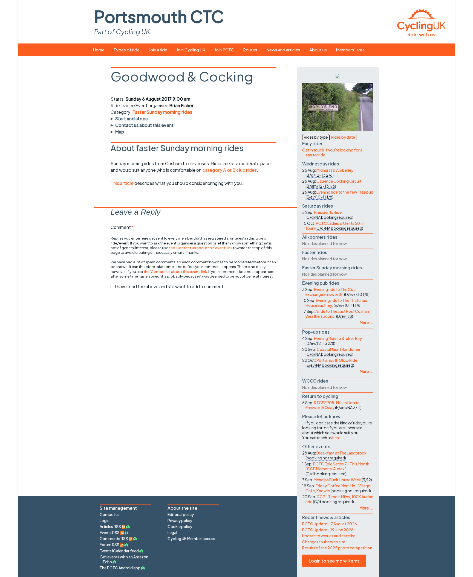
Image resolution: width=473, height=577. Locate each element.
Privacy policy (180, 520)
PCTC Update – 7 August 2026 (329, 523)
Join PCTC (224, 49)
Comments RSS (114, 538)
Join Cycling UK (190, 49)
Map (119, 132)
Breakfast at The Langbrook (341, 452)
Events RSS (110, 532)
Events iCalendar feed (119, 550)
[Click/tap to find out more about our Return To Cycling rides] (337, 75)
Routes (250, 49)
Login (104, 520)
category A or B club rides (229, 170)
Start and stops (131, 118)
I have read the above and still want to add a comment (169, 286)
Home (99, 49)
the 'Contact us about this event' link (200, 247)
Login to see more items (334, 561)
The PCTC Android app (120, 567)
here (336, 437)
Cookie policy (180, 526)
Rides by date (343, 137)
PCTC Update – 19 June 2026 (328, 529)
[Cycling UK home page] (422, 22)
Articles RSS (111, 526)
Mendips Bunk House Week (337, 479)
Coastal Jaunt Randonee (338, 349)
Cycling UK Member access (191, 538)
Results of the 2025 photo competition (337, 547)
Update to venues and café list (329, 535)
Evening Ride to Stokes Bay (338, 338)
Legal (172, 532)
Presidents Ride (328, 212)
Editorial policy (181, 514)
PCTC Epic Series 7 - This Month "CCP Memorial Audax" (337, 466)
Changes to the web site (323, 541)
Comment (122, 227)
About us (318, 49)
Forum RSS (110, 544)
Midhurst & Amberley (334, 170)
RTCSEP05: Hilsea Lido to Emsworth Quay (332, 405)
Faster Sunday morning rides (162, 112)
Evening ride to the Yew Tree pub (344, 192)
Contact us (110, 514)
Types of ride (127, 49)
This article (122, 183)
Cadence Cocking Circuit (338, 181)
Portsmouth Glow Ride (336, 360)
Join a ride (158, 49)
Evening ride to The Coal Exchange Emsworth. (330, 292)
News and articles (283, 49)
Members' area (350, 49)
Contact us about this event (144, 125)
